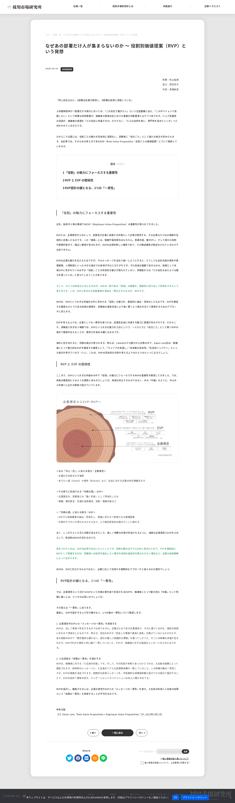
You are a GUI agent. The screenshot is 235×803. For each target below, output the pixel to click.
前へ (94, 732)
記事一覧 (78, 6)
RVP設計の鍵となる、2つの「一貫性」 (89, 188)
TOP (47, 34)
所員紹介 (167, 6)
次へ (141, 732)
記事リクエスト (213, 6)
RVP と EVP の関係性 (78, 180)
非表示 (120, 164)
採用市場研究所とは (123, 6)
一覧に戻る (117, 732)
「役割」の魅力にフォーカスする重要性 (90, 172)
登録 (185, 751)
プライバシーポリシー (195, 797)
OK (175, 797)
